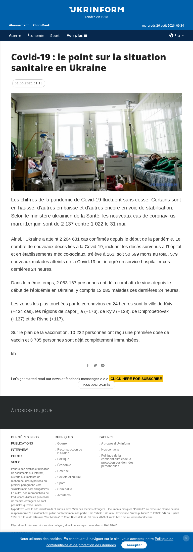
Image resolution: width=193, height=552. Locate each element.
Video (15, 462)
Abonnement (19, 25)
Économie (35, 35)
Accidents (64, 495)
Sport (55, 35)
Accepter (134, 545)
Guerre (15, 35)
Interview (19, 450)
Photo (16, 456)
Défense (63, 471)
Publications (22, 443)
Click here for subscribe (136, 379)
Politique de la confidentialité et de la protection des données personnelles (117, 461)
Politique (63, 459)
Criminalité (64, 489)
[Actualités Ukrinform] (96, 9)
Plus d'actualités (96, 384)
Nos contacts (110, 449)
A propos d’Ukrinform (115, 443)
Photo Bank (41, 25)
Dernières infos (25, 437)
